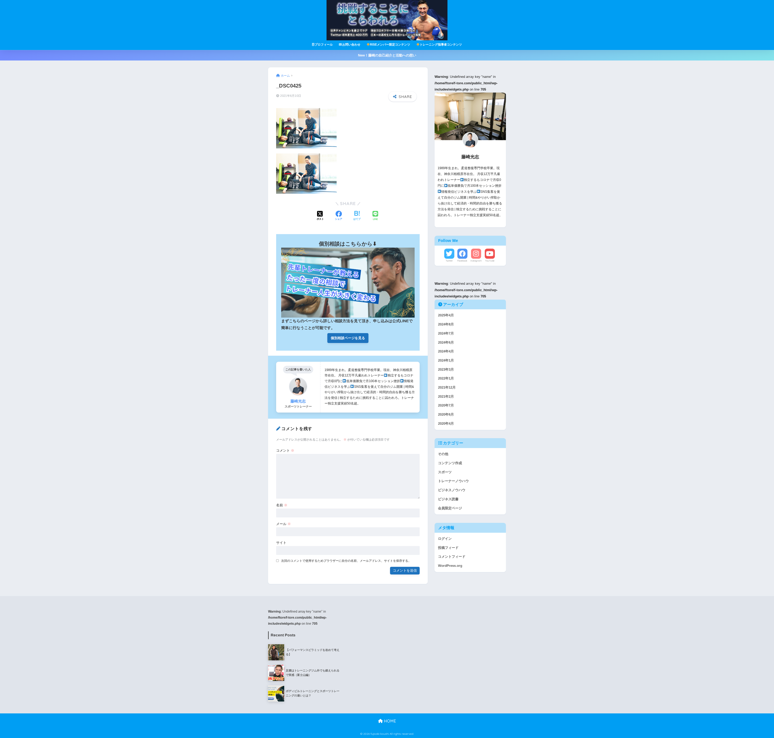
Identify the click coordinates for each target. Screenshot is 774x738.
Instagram (476, 260)
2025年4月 (446, 315)
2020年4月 (446, 423)
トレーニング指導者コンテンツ (441, 44)
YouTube (489, 260)
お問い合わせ (351, 44)
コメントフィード (451, 557)
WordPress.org (450, 566)
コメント (285, 450)
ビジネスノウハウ (451, 490)
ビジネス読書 (448, 499)
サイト (281, 543)
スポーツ (445, 472)
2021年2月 (446, 396)
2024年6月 (446, 342)
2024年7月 (446, 333)
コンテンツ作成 (450, 463)
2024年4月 (446, 351)
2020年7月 (446, 405)
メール (283, 524)
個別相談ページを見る (348, 338)
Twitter (449, 260)
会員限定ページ (450, 508)
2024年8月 (446, 324)
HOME (389, 720)
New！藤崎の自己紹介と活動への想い (387, 55)
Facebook (462, 260)
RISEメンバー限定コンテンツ (390, 44)
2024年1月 (446, 360)
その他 (443, 454)
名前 (281, 505)
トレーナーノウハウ (453, 481)
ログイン (445, 539)
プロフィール (324, 44)
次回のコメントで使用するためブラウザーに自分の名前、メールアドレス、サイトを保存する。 (346, 560)
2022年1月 (446, 378)
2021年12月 (447, 387)
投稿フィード (448, 548)
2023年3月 (446, 369)
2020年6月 (446, 414)
